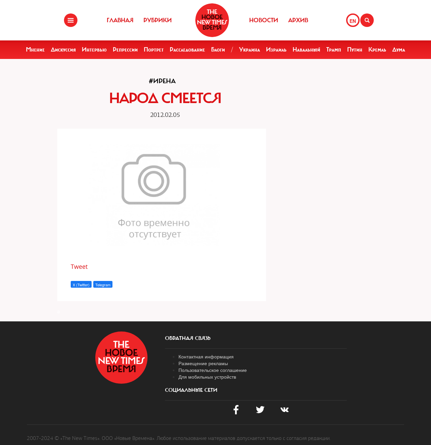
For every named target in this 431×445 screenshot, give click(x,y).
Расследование (187, 49)
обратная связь (187, 338)
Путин (354, 49)
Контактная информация (206, 356)
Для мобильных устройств (207, 376)
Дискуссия (63, 49)
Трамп (333, 49)
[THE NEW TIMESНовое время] (212, 20)
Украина (249, 49)
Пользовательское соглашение (212, 370)
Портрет (154, 49)
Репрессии (125, 49)
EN (353, 21)
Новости (263, 20)
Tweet (79, 266)
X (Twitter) (81, 284)
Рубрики (157, 20)
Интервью (94, 49)
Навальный (306, 49)
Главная (120, 20)
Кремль (377, 49)
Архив (298, 20)
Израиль (276, 49)
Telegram (102, 284)
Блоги (218, 49)
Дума (398, 49)
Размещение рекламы (203, 363)
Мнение (35, 49)
